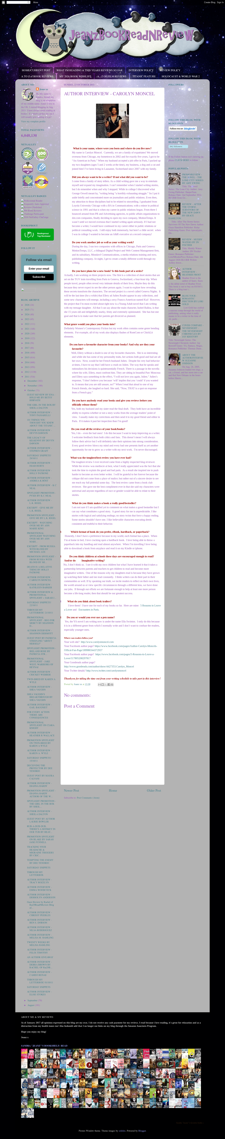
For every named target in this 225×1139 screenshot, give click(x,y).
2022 (27, 323)
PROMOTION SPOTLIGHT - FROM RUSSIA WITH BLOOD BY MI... (41, 559)
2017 (27, 347)
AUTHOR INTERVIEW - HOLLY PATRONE (39, 472)
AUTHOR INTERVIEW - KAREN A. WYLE (39, 752)
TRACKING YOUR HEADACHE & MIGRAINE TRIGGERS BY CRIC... (40, 851)
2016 (27, 352)
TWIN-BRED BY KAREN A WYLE (41, 681)
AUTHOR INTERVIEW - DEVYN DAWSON (39, 432)
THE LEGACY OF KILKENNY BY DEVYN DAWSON (40, 440)
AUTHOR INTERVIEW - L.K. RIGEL (39, 502)
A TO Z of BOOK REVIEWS (37, 76)
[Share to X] (105, 684)
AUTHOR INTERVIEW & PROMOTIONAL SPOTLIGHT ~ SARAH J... (41, 594)
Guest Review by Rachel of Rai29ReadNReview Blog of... (40, 904)
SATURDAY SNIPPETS (38, 867)
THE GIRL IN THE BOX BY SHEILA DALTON (41, 406)
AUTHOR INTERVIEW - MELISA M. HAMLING (40, 936)
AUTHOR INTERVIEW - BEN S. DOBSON (39, 921)
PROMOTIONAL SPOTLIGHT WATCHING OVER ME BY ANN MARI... (41, 537)
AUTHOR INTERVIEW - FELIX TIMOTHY (39, 951)
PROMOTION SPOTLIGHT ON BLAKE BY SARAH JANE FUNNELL (40, 839)
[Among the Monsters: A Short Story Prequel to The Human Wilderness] (199, 1097)
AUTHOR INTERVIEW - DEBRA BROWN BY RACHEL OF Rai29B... (39, 964)
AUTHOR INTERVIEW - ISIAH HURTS (39, 464)
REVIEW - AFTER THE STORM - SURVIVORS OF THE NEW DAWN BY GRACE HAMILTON (185, 211)
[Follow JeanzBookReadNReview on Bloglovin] (183, 130)
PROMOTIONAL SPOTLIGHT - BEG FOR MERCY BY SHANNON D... (41, 622)
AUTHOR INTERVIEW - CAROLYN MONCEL (39, 579)
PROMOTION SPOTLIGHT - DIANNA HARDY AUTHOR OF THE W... (41, 793)
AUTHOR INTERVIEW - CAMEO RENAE (39, 973)
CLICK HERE (182, 160)
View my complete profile (33, 121)
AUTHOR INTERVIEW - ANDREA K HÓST (39, 479)
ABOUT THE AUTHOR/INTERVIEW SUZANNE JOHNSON (192, 359)
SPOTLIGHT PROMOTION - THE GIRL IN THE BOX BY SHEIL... (41, 803)
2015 (27, 357)
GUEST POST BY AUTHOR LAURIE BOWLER (41, 820)
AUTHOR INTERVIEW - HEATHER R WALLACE (41, 734)
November (33, 385)
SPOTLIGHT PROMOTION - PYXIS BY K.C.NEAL (41, 494)
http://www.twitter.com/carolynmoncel (106, 670)
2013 (27, 367)
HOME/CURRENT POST (36, 70)
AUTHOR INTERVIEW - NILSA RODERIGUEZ (39, 929)
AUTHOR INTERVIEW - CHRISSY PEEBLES (39, 914)
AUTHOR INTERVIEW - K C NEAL (41, 487)
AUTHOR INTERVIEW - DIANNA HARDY (39, 785)
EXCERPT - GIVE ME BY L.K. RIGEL (40, 509)
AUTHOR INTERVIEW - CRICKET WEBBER (39, 673)
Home (113, 790)
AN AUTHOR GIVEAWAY (40, 957)
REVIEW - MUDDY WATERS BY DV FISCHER (192, 242)
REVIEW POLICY (170, 70)
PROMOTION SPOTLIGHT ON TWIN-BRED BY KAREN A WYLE (40, 743)
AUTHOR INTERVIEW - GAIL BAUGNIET (39, 706)
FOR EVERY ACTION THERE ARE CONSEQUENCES (38, 714)
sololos (122, 1130)
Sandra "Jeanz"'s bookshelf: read (44, 1045)
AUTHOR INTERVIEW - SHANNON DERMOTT (40, 632)
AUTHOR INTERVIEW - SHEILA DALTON (39, 813)
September (33, 1000)
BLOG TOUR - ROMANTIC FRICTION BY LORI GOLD (192, 300)
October (32, 390)
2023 (27, 319)
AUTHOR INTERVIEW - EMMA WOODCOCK (39, 888)
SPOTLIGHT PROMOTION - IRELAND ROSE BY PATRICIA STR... (41, 651)
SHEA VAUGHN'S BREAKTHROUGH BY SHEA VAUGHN (40, 697)
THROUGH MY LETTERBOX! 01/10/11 (40, 981)
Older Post (154, 790)
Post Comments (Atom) (88, 797)
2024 (27, 314)
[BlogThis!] (102, 684)
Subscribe (38, 277)
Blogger (142, 1130)
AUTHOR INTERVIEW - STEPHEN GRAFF (39, 449)
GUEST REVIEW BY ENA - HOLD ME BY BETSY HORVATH (41, 397)
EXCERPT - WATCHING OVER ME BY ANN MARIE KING (39, 525)
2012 (27, 371)
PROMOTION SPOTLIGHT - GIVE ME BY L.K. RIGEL (41, 517)
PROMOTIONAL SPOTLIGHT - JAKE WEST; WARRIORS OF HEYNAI (40, 663)
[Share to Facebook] (109, 684)
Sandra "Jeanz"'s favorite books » (190, 1122)
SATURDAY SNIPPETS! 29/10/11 (39, 457)
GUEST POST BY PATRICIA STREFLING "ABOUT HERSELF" (41, 640)
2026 (27, 304)
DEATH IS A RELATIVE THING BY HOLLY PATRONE (39, 569)
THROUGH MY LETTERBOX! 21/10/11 (40, 611)
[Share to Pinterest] (112, 684)
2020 (27, 333)
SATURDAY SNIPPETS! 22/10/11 (39, 604)
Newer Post (71, 790)
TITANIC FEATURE (144, 76)
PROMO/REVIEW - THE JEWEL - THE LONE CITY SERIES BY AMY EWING (192, 179)
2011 (27, 376)
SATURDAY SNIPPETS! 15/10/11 (39, 759)
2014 (27, 362)
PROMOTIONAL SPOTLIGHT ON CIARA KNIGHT (40, 725)
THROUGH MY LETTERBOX (35, 873)
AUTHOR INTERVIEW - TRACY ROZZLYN (39, 881)
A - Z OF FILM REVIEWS (111, 76)
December (33, 380)
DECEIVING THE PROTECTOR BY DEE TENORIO (39, 768)
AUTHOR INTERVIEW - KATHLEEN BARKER (39, 586)
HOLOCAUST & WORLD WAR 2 (181, 76)
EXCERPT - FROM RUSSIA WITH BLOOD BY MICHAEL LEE (41, 549)
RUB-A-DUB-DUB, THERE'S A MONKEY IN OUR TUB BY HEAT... (41, 829)
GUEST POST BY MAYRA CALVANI (40, 777)
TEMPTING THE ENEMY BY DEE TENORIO (40, 861)
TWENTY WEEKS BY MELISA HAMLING (38, 944)
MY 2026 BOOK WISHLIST (75, 76)
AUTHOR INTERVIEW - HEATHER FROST (191, 271)
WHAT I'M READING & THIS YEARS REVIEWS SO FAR (89, 70)
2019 (27, 338)
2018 (27, 343)
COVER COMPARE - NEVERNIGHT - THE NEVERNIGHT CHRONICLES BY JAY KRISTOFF (193, 331)
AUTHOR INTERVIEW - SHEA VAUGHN (39, 688)
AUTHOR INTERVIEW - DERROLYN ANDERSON (41, 896)
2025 (27, 309)
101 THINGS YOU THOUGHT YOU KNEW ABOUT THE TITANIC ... (41, 422)
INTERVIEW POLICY (141, 70)
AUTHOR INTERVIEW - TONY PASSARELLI (39, 414)
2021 (27, 328)
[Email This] (99, 684)
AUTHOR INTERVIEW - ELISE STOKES (39, 993)
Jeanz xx (43, 89)
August (31, 1005)
